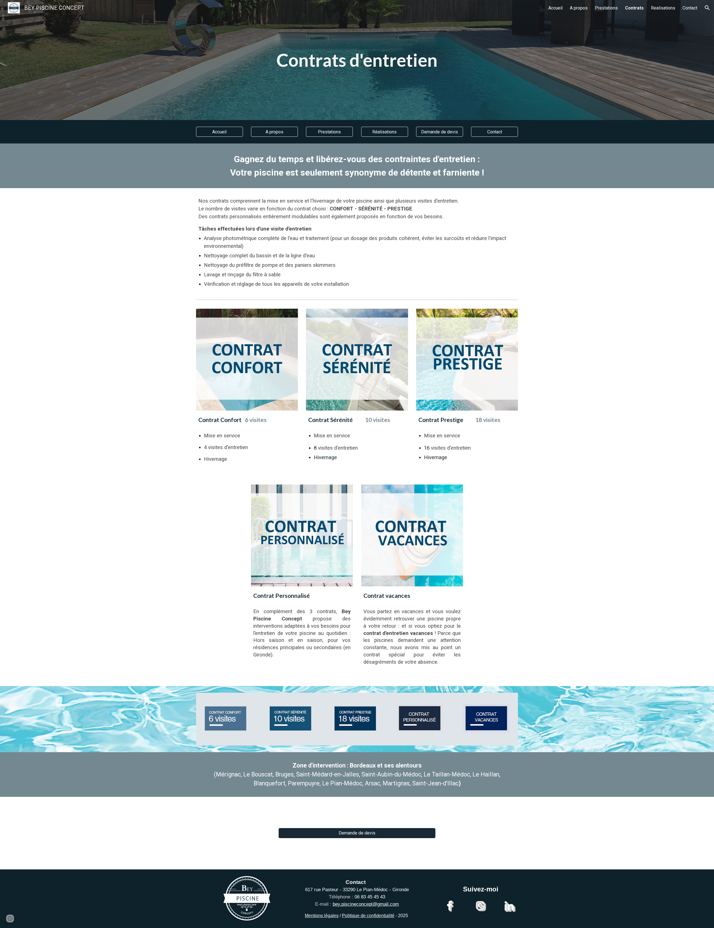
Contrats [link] (634, 8)
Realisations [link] (663, 8)
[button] (707, 8)
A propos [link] (579, 8)
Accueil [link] (555, 8)
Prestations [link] (606, 8)
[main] (357, 60)
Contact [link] (689, 8)
